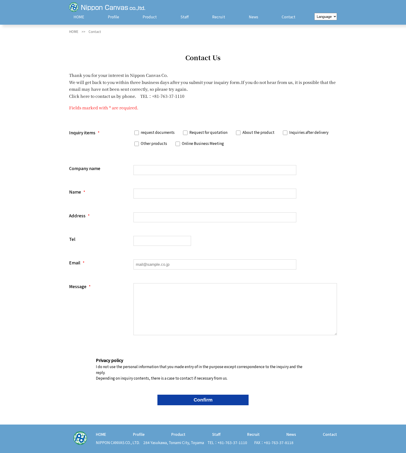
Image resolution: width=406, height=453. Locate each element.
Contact (288, 16)
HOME (79, 16)
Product (150, 16)
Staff (184, 16)
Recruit (218, 16)
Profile (113, 16)
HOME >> (79, 31)
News (253, 16)
